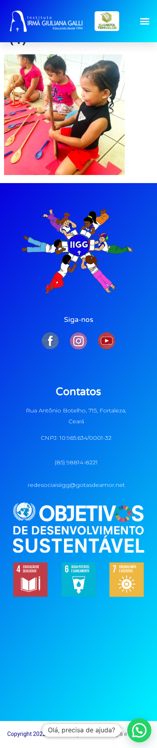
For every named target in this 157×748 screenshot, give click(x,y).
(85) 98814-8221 (76, 462)
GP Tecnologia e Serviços (118, 734)
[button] (145, 21)
